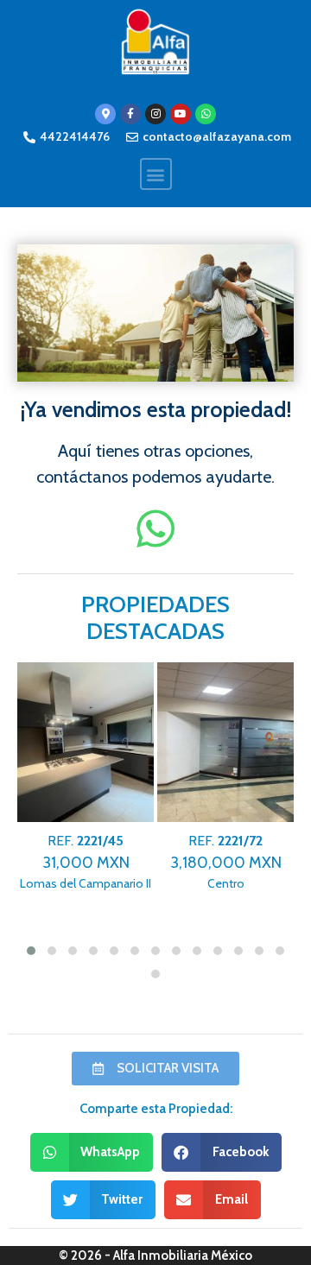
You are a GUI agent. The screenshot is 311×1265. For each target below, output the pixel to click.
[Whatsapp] (205, 114)
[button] (156, 174)
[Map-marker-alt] (105, 114)
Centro (226, 862)
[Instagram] (155, 114)
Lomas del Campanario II (85, 862)
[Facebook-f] (130, 114)
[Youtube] (180, 114)
